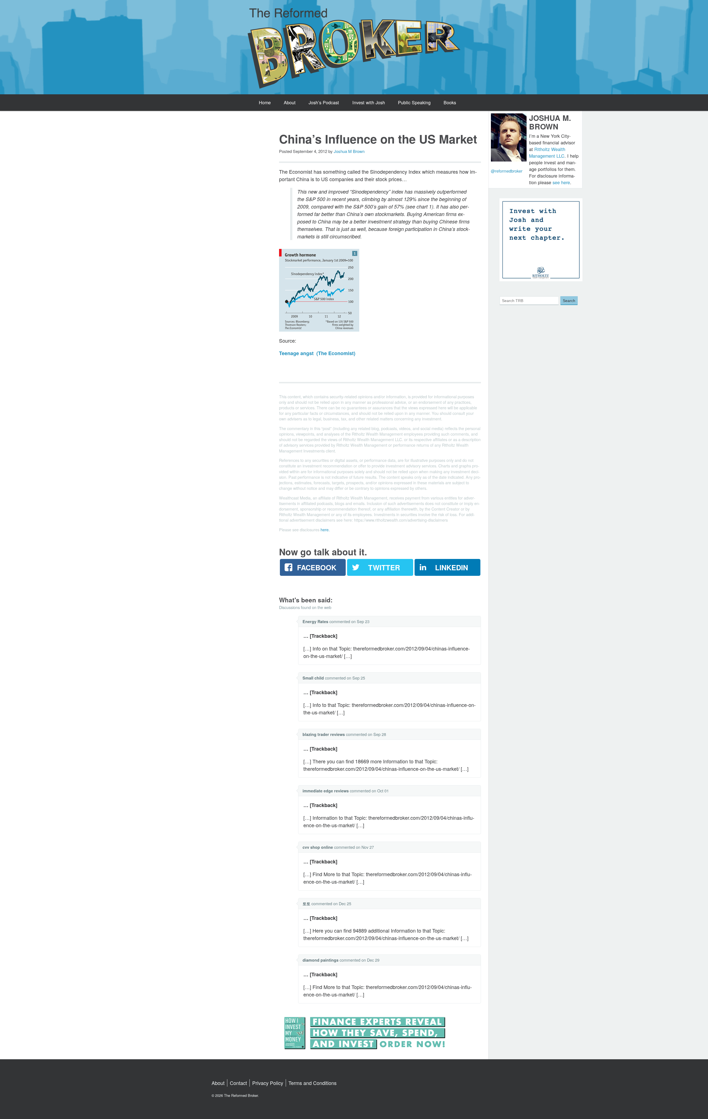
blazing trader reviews (324, 734)
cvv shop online (318, 847)
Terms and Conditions (312, 1082)
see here (561, 182)
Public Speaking (414, 102)
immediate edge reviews (326, 790)
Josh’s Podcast (324, 102)
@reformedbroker (506, 171)
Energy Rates (315, 621)
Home (265, 102)
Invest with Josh (368, 102)
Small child (313, 678)
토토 (306, 903)
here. (325, 529)
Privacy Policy (267, 1082)
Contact (238, 1082)
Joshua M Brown (349, 151)
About (290, 102)
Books (450, 102)
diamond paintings (321, 960)
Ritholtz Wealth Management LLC (547, 152)
